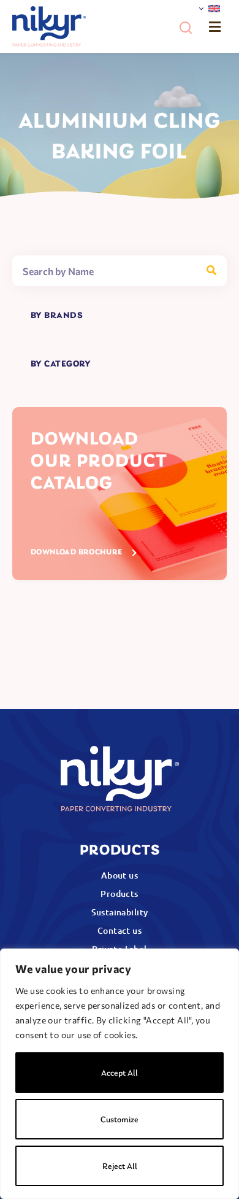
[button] (186, 27)
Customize (119, 1120)
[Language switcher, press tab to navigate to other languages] (209, 9)
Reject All (119, 1166)
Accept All (119, 1073)
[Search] (211, 270)
